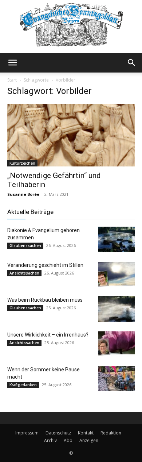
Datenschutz (58, 433)
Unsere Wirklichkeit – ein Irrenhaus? (47, 335)
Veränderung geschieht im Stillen (45, 265)
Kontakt (86, 433)
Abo (68, 440)
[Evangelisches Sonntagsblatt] (71, 26)
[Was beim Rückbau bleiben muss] (116, 309)
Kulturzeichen (22, 163)
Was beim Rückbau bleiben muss (45, 300)
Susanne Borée (23, 194)
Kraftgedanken (23, 384)
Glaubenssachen (25, 245)
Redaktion (110, 433)
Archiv (50, 440)
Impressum (27, 433)
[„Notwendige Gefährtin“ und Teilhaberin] (71, 135)
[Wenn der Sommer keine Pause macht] (116, 378)
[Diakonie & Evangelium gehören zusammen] (116, 239)
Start (12, 80)
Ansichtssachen (24, 273)
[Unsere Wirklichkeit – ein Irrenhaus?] (116, 343)
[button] (12, 63)
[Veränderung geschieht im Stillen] (116, 274)
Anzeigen (88, 440)
